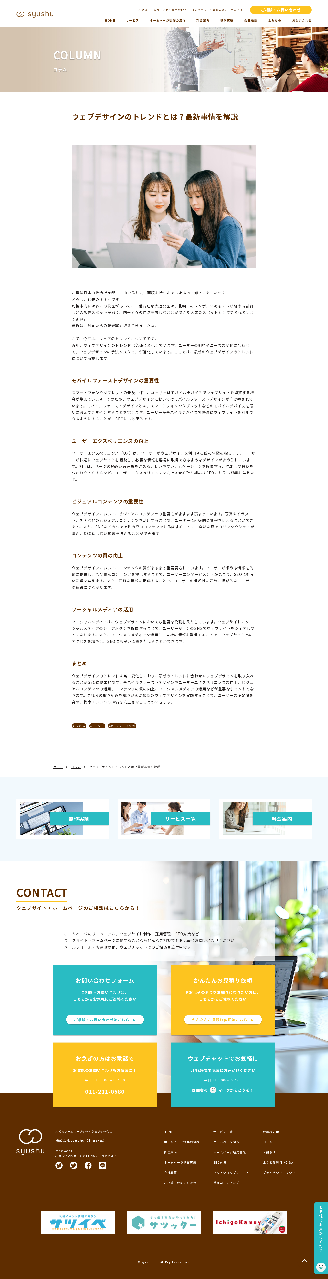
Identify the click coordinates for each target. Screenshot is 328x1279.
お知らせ (269, 1152)
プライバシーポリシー (279, 1173)
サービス (132, 20)
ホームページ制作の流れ (168, 20)
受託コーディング (226, 1183)
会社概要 (250, 20)
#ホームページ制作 (122, 726)
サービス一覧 (223, 1132)
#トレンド (97, 726)
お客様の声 (271, 1132)
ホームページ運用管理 (229, 1152)
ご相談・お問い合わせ (281, 9)
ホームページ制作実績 (180, 1162)
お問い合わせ (302, 20)
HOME (110, 20)
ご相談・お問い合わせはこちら (105, 1019)
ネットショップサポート (231, 1173)
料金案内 (202, 20)
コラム (268, 1142)
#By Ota (79, 726)
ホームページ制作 (226, 1142)
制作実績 (226, 20)
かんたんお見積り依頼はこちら (223, 1019)
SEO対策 (220, 1162)
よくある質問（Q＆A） (280, 1162)
